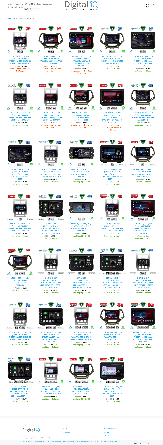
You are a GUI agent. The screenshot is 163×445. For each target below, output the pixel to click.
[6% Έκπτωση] (81, 207)
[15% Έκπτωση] (112, 39)
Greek (29, 9)
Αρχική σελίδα (11, 18)
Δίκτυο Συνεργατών (45, 4)
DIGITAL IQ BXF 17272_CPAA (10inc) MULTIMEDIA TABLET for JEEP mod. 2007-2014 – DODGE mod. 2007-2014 (81, 282)
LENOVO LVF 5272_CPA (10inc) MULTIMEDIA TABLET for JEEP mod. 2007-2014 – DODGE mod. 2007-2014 (112, 117)
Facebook (106, 435)
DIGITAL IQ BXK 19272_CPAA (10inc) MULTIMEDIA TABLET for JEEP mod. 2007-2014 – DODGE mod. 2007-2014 (112, 282)
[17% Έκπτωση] (20, 39)
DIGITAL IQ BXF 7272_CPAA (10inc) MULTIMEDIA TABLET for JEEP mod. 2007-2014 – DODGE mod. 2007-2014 (50, 337)
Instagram (106, 432)
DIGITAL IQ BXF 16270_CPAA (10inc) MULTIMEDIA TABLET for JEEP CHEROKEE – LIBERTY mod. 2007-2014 (50, 282)
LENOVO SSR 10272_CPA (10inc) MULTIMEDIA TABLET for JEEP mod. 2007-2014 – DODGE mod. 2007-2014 (143, 337)
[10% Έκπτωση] (142, 96)
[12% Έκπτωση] (81, 261)
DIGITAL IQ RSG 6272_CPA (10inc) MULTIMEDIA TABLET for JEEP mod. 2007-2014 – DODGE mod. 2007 (20, 174)
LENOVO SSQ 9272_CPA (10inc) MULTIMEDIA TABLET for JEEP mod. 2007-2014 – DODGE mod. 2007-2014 (143, 228)
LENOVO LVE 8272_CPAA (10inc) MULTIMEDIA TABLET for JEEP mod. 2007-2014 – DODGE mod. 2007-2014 (112, 174)
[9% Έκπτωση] (112, 153)
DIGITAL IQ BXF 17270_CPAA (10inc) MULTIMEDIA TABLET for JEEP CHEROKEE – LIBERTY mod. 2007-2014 (143, 282)
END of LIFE (30, 4)
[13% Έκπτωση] (50, 207)
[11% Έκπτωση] (142, 153)
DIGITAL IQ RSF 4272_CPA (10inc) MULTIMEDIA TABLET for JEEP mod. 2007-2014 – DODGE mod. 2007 (143, 61)
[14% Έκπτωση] (50, 96)
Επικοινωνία (67, 432)
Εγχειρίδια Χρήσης (15, 7)
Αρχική (9, 4)
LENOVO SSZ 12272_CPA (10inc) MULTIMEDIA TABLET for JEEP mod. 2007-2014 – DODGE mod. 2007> (112, 391)
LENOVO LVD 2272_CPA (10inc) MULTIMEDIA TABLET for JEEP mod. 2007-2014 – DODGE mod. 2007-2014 (81, 61)
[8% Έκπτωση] (112, 207)
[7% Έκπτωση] (81, 153)
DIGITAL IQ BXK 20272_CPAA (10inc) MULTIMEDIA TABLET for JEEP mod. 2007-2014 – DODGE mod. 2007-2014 (20, 391)
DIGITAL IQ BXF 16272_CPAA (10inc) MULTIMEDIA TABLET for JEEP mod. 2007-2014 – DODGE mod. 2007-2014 (51, 228)
